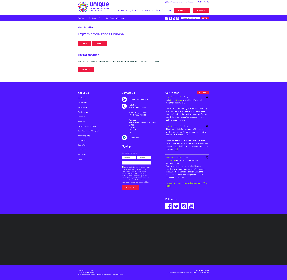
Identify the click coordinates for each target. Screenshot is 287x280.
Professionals (91, 18)
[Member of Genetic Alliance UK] (197, 230)
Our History (82, 98)
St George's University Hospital (199, 272)
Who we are (120, 18)
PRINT (99, 43)
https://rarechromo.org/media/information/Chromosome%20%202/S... (196, 183)
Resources (81, 121)
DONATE (182, 10)
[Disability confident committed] (132, 250)
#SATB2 (172, 160)
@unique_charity (176, 97)
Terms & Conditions (84, 150)
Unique (168, 97)
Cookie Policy (82, 145)
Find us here (134, 137)
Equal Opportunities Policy (87, 126)
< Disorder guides (85, 27)
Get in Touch (82, 154)
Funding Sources (83, 112)
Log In (80, 159)
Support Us (103, 18)
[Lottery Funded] (87, 230)
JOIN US (201, 10)
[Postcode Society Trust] (111, 230)
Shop (112, 18)
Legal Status (82, 102)
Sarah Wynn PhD (90, 272)
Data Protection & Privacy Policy (89, 131)
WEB (84, 43)
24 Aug (186, 126)
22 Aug (186, 157)
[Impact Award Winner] (171, 230)
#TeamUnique (176, 100)
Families (81, 18)
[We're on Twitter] (176, 206)
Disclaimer (81, 117)
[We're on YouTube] (191, 206)
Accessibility (82, 140)
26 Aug (186, 97)
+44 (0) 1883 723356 (202, 2)
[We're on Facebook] (168, 206)
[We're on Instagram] (184, 206)
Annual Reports (83, 107)
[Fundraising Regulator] (141, 230)
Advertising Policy (84, 136)
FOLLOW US (203, 92)
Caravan (206, 270)
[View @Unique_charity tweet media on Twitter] (176, 149)
